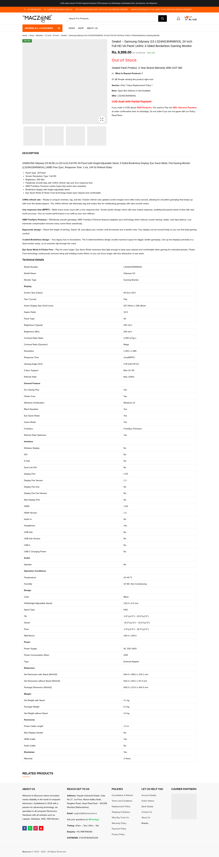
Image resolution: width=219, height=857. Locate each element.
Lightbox (101, 119)
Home (24, 35)
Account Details (149, 795)
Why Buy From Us (120, 817)
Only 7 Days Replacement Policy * (136, 85)
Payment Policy (119, 828)
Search (162, 18)
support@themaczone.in (85, 813)
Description (30, 153)
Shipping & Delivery (121, 812)
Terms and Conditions (122, 801)
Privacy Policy (118, 834)
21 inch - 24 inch (52, 35)
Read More (117, 115)
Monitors (39, 35)
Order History (148, 801)
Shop (31, 35)
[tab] (30, 153)
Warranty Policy (119, 823)
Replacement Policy (121, 806)
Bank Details (147, 806)
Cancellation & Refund (122, 795)
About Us (146, 817)
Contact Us (147, 812)
